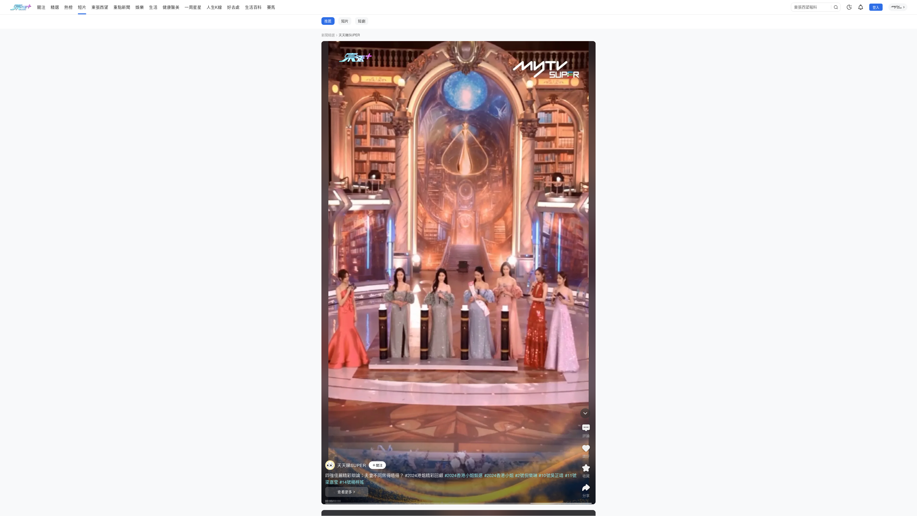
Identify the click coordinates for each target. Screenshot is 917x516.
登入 (876, 7)
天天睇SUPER (349, 34)
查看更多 (344, 491)
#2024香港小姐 (499, 475)
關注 (379, 465)
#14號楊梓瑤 (352, 482)
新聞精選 (328, 34)
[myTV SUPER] (897, 7)
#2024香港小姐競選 (464, 475)
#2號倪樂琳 (526, 475)
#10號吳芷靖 (551, 475)
